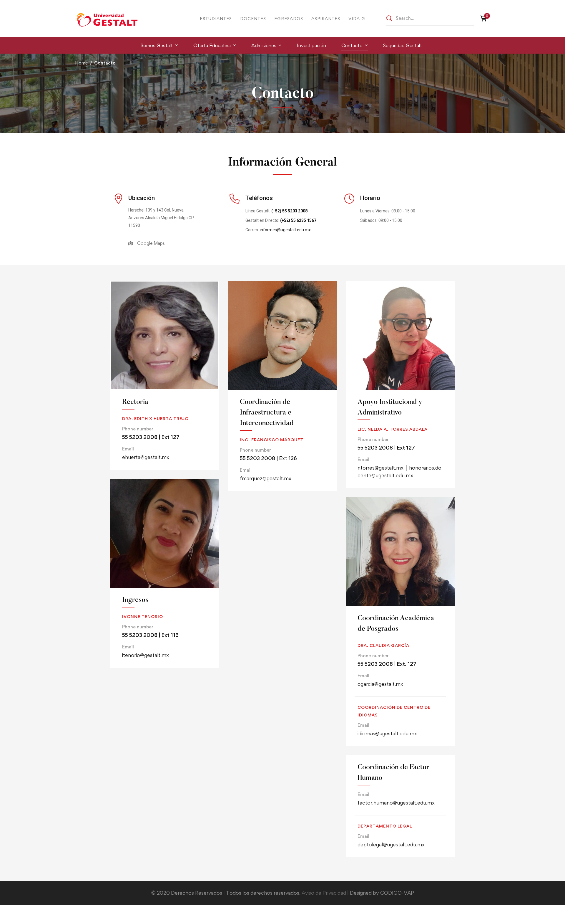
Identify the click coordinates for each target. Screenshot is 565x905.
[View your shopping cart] (485, 18)
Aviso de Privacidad (324, 893)
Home (81, 63)
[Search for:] (430, 18)
